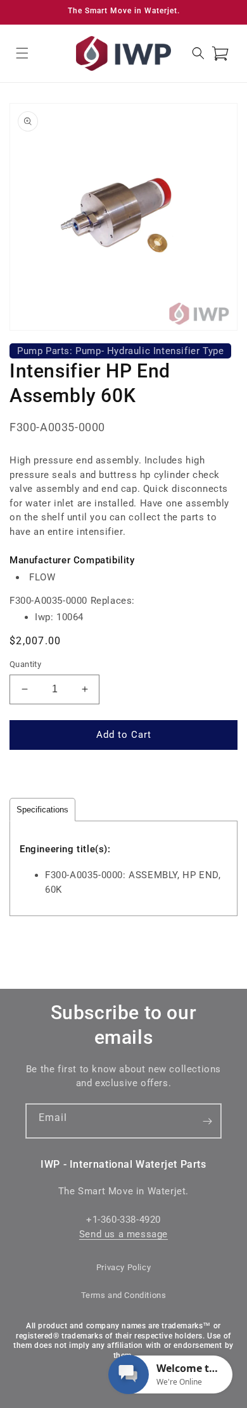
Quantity (25, 664)
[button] (22, 53)
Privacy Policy (123, 1267)
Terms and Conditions (124, 1295)
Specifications (42, 809)
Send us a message (123, 1234)
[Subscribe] (207, 1121)
